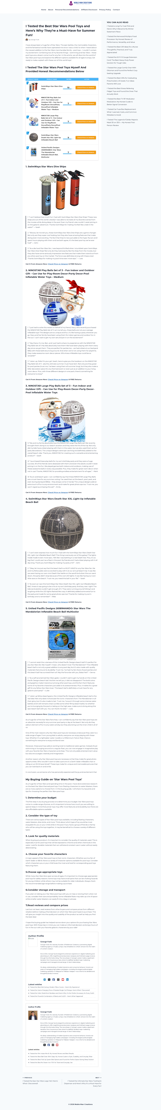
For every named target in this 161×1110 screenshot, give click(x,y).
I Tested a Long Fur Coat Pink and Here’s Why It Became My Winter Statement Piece (120, 29)
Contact (116, 10)
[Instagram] (53, 1045)
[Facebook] (48, 1045)
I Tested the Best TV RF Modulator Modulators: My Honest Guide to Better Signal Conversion (121, 101)
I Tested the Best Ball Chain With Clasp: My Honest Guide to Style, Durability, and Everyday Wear (60, 1056)
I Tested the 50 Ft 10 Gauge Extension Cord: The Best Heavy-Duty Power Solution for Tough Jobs (122, 60)
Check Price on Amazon (85, 87)
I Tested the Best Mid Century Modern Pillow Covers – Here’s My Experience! (54, 987)
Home (43, 10)
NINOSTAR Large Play (41, 385)
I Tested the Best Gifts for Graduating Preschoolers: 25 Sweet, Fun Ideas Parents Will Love (122, 81)
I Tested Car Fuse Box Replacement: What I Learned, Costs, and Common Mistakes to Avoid (122, 112)
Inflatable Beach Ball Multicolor (60, 611)
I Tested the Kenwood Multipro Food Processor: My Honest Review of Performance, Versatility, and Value (122, 39)
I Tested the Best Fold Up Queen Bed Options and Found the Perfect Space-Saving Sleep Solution (61, 1059)
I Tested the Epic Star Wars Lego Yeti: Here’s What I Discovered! (40, 1080)
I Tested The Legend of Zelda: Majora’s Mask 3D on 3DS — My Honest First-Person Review (122, 122)
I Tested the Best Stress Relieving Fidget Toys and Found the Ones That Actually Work (122, 91)
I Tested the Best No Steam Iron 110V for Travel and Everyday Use (50, 1062)
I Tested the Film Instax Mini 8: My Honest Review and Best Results (51, 1053)
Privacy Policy (105, 10)
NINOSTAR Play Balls (40, 270)
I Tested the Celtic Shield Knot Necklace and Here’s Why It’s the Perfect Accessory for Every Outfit (61, 993)
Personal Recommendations (67, 10)
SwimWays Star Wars (40, 166)
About (50, 10)
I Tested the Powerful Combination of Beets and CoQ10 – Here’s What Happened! (56, 996)
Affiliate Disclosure (89, 10)
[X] (44, 1045)
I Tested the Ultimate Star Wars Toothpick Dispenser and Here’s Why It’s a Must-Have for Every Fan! (82, 1082)
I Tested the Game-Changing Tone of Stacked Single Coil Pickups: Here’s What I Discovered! (59, 990)
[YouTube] (57, 1045)
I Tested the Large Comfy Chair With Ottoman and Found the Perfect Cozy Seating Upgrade (122, 70)
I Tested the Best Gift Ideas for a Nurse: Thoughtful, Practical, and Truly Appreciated (122, 49)
